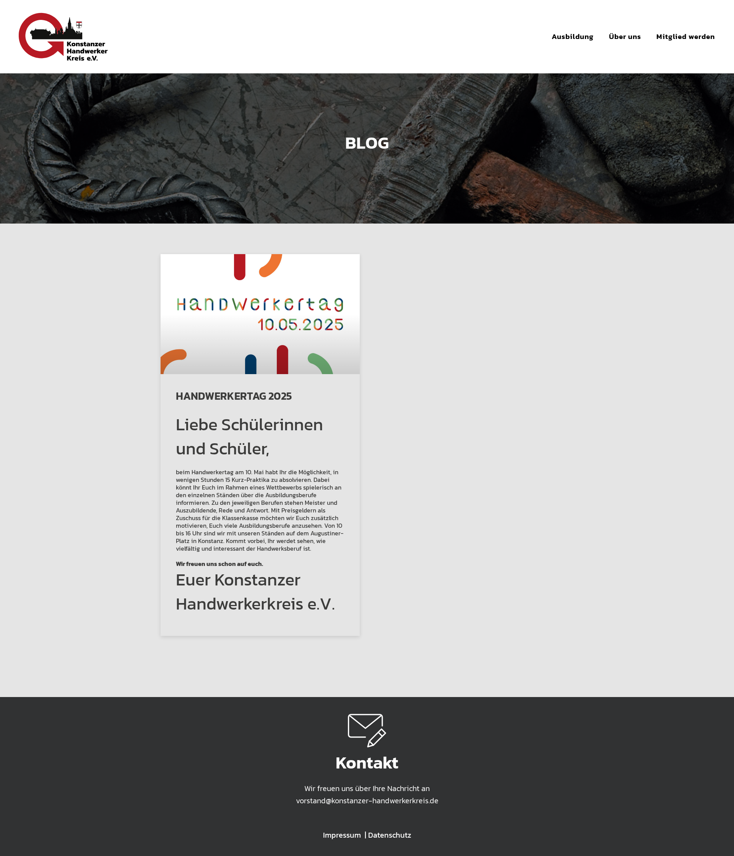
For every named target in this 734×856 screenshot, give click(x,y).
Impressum (342, 835)
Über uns (625, 36)
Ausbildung (573, 36)
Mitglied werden (685, 36)
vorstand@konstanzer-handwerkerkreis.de (367, 800)
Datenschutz (389, 835)
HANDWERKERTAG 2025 (234, 395)
